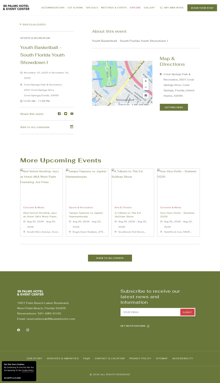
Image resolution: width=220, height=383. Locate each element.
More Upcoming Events (61, 160)
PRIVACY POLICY (140, 358)
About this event (109, 31)
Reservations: (27, 313)
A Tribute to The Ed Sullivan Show (128, 214)
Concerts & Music (33, 207)
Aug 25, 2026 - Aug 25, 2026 (41, 224)
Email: (21, 319)
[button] (43, 90)
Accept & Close (12, 378)
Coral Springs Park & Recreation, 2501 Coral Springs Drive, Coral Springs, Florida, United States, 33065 (179, 85)
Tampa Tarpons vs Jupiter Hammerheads (86, 214)
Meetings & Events (114, 7)
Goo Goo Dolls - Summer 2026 (177, 214)
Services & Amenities (63, 358)
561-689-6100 (49, 313)
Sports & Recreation (35, 38)
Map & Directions (172, 61)
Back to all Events (34, 24)
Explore (135, 7)
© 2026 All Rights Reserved (110, 374)
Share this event (31, 114)
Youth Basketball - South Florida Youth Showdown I (42, 54)
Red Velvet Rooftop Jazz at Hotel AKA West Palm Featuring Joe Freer (40, 214)
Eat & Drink (75, 7)
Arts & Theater (123, 207)
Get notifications (132, 326)
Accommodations (53, 7)
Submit (187, 312)
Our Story (34, 358)
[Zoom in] (146, 81)
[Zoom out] (146, 87)
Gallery (149, 7)
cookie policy (28, 370)
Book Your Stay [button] (202, 8)
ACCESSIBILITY (182, 358)
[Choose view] (146, 96)
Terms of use (124, 104)
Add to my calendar (35, 127)
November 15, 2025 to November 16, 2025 (46, 75)
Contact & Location (110, 358)
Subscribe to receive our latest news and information (150, 296)
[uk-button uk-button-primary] (174, 107)
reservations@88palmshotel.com (51, 319)
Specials (92, 7)
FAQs (86, 358)
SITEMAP (162, 358)
